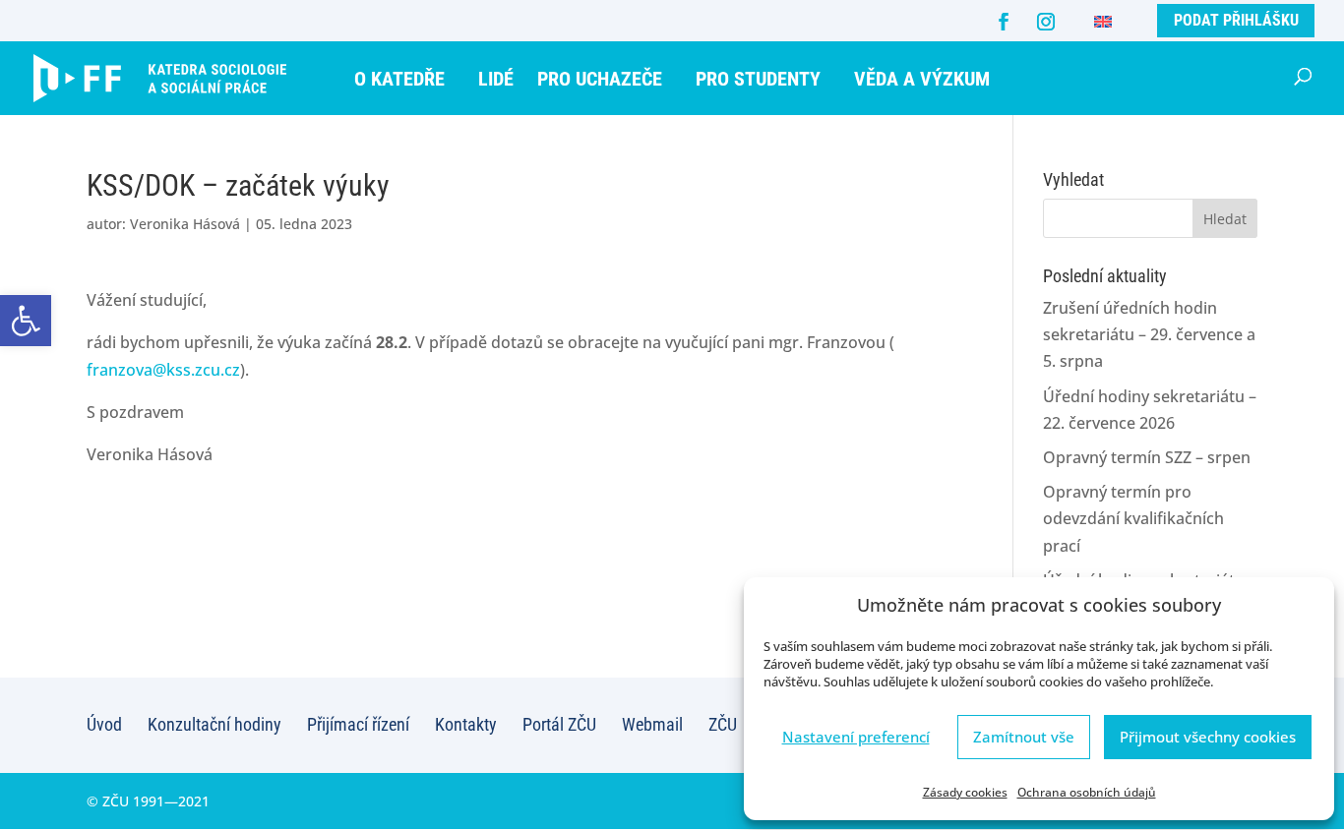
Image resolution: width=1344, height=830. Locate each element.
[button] (25, 320)
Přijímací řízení (358, 724)
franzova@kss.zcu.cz (163, 370)
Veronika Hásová (185, 223)
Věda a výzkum (922, 78)
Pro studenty (758, 78)
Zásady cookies (965, 792)
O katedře (399, 78)
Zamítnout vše (1023, 736)
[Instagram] (1046, 21)
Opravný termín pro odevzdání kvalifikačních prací (1133, 518)
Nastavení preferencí (856, 736)
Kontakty (466, 724)
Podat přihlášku (1236, 20)
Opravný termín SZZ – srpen (1147, 457)
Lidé (496, 78)
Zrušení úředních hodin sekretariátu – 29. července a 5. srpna (1149, 334)
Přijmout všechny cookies (1208, 736)
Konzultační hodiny (214, 724)
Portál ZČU (559, 724)
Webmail (652, 724)
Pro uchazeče (599, 78)
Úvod (104, 724)
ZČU (722, 724)
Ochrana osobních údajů (1086, 792)
